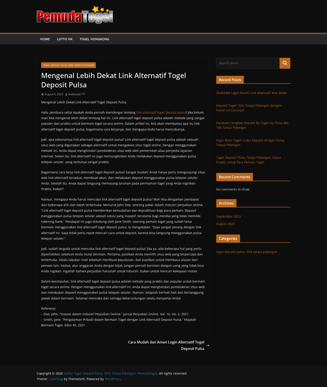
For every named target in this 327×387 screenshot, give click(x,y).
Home (45, 39)
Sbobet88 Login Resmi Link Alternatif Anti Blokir (251, 93)
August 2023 (225, 224)
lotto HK (65, 39)
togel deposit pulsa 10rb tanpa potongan (68, 65)
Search (285, 63)
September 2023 (228, 216)
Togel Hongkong (94, 39)
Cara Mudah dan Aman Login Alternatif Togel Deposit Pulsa (166, 345)
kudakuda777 (77, 94)
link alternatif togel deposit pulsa (161, 112)
